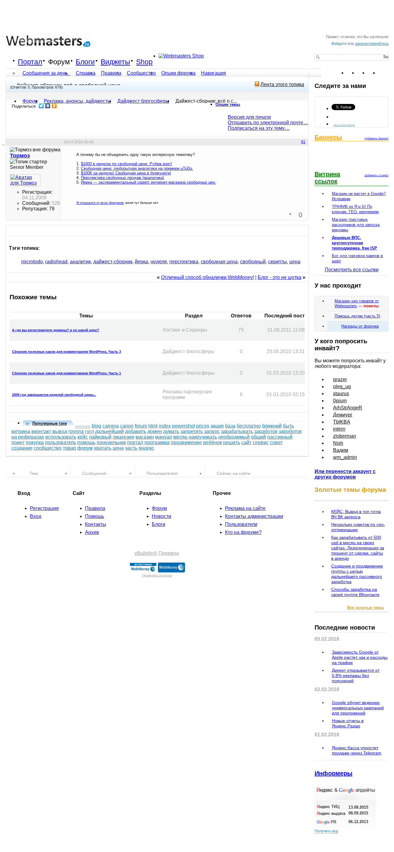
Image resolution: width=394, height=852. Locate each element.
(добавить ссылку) (376, 175)
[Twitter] (41, 106)
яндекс (146, 448)
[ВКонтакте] (48, 106)
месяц (180, 437)
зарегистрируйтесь (371, 44)
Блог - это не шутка (279, 277)
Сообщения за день (45, 73)
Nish (338, 443)
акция (217, 425)
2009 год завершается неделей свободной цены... (54, 394)
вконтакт (41, 431)
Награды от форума (360, 326)
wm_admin (345, 457)
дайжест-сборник (112, 261)
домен (154, 431)
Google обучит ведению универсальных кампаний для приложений (358, 707)
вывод (59, 431)
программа (157, 442)
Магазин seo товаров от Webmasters (357, 303)
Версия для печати (249, 117)
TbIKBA (341, 421)
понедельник (111, 442)
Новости (161, 516)
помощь (86, 442)
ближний (272, 425)
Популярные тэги (49, 423)
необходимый (234, 437)
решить (231, 442)
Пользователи (241, 524)
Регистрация (44, 508)
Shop (144, 62)
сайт (246, 442)
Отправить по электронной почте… (268, 122)
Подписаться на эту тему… (259, 128)
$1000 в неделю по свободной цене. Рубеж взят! (126, 163)
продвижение (186, 442)
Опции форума (178, 73)
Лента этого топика (282, 84)
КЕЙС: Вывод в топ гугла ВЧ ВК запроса (356, 514)
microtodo (32, 261)
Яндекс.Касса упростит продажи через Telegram (356, 750)
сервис (261, 442)
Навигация (213, 73)
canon (127, 425)
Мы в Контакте (344, 124)
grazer (340, 379)
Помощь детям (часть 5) (357, 316)
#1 (303, 142)
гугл (89, 431)
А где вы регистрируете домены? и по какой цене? (55, 330)
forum (141, 425)
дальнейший (109, 431)
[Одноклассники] (54, 106)
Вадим (340, 450)
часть (131, 448)
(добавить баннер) (376, 138)
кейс (83, 437)
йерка (141, 261)
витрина (20, 431)
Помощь (94, 516)
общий (258, 437)
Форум (59, 62)
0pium (340, 400)
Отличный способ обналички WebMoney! (207, 277)
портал (135, 442)
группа (76, 431)
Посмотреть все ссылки (352, 269)
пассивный (279, 437)
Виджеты (115, 62)
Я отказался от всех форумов (99, 203)
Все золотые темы (365, 607)
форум (85, 448)
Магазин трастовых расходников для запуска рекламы (356, 224)
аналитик (80, 261)
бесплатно (249, 425)
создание (22, 448)
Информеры (333, 773)
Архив (92, 532)
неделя (159, 261)
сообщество (48, 448)
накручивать (203, 437)
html (153, 425)
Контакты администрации (254, 516)
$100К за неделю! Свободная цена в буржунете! (126, 173)
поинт (18, 442)
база (230, 425)
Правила (111, 73)
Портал (30, 62)
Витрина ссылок (327, 178)
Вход (35, 516)
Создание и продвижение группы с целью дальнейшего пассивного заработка (357, 573)
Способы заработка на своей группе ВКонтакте (355, 592)
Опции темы (227, 104)
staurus (341, 393)
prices (202, 425)
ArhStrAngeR (347, 407)
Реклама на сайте (245, 508)
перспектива (183, 261)
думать (171, 431)
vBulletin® (146, 553)
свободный (253, 261)
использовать (60, 437)
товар (69, 448)
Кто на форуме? (243, 532)
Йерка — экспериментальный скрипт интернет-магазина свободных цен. (148, 182)
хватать (102, 448)
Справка (85, 73)
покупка (35, 442)
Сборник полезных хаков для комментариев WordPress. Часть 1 (66, 373)
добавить (135, 431)
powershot (183, 425)
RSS (383, 73)
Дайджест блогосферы (143, 101)
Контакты (95, 524)
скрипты (277, 261)
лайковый (100, 437)
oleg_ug (342, 386)
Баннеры (328, 137)
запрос (212, 431)
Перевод (169, 553)
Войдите (339, 44)
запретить (191, 431)
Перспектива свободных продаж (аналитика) (122, 177)
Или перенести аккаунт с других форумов (345, 474)
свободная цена (219, 261)
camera (111, 425)
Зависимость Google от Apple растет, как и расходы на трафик (360, 657)
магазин (144, 437)
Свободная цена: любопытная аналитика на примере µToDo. (137, 168)
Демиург (342, 414)
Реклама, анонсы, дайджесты (77, 101)
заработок (265, 431)
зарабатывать (237, 431)
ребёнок (212, 442)
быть (288, 425)
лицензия (123, 437)
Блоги (85, 62)
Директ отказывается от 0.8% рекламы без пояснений (356, 675)
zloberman (344, 436)
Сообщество (141, 73)
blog (96, 425)
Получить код (326, 831)
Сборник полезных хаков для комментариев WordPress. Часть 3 (66, 351)
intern (339, 429)
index (165, 425)
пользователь (60, 442)
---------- (82, 425)
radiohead (56, 261)
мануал (163, 437)
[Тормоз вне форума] (25, 180)
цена (294, 261)
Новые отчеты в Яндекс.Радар (348, 723)
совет (276, 442)
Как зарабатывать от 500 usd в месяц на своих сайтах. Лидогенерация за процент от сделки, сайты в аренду (357, 548)
